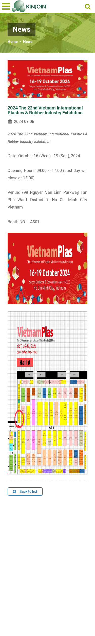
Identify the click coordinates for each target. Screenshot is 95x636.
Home (13, 41)
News (28, 41)
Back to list (28, 491)
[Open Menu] (6, 6)
